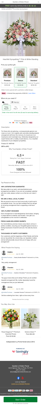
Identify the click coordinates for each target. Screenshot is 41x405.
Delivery (5, 103)
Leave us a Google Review (20, 384)
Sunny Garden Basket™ (20, 257)
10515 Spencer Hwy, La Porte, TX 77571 (20, 368)
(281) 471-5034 (20, 370)
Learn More (31, 93)
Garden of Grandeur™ (20, 273)
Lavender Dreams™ (19, 292)
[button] (37, 400)
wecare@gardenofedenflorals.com (20, 372)
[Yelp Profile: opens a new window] (22, 378)
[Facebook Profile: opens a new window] (18, 378)
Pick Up (16, 102)
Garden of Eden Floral (21, 2)
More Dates (34, 107)
